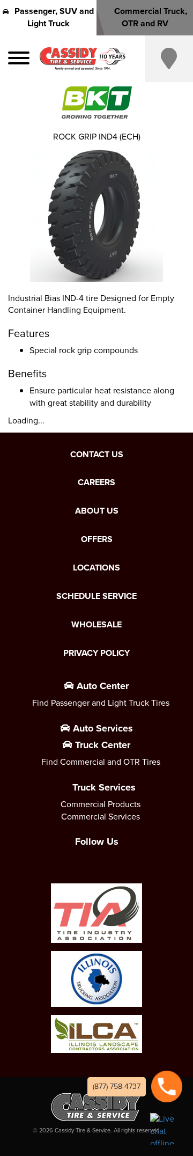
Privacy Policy (96, 653)
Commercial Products (100, 804)
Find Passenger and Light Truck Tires (100, 703)
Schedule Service (96, 596)
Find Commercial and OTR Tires (100, 762)
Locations (96, 568)
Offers (97, 539)
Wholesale (96, 625)
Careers (96, 482)
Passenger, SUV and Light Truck (54, 17)
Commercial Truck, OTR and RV (150, 17)
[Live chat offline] (166, 1129)
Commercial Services (100, 816)
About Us (96, 511)
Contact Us (96, 454)
